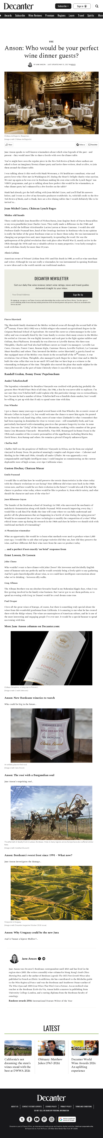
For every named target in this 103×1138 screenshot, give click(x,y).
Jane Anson (40, 65)
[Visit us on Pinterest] (44, 1119)
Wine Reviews (35, 15)
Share (10, 145)
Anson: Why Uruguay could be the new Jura (31, 933)
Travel (81, 15)
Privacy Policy (66, 1106)
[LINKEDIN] (44, 958)
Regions (62, 15)
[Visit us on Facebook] (29, 1119)
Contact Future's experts (32, 1106)
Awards (8, 15)
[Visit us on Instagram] (51, 1119)
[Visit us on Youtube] (37, 1119)
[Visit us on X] (22, 1119)
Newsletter (94, 145)
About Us (14, 1106)
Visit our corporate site (84, 1126)
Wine (51, 41)
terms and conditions (83, 1106)
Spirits (90, 15)
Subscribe (62, 6)
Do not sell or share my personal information (51, 1110)
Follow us (82, 145)
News (73, 65)
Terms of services (36, 300)
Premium (49, 15)
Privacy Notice (71, 300)
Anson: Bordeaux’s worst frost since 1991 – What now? (38, 855)
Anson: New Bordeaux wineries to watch (29, 698)
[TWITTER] (40, 958)
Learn (71, 15)
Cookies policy (51, 1106)
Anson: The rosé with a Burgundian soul (29, 775)
